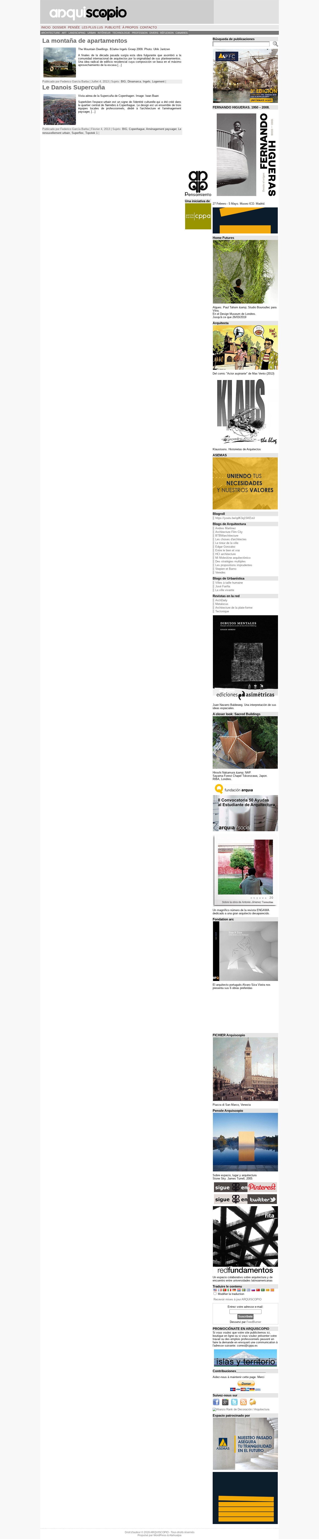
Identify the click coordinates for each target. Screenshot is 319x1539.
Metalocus (221, 604)
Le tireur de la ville (226, 543)
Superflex (78, 133)
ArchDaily (221, 600)
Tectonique (222, 611)
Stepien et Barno (225, 568)
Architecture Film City (229, 532)
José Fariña (222, 586)
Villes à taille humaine (229, 582)
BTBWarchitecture (226, 535)
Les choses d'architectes (231, 539)
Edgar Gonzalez (225, 546)
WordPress (159, 1535)
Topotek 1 (91, 133)
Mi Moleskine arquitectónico (232, 557)
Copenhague (137, 129)
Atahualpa (175, 1535)
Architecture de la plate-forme (233, 607)
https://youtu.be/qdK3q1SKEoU (235, 518)
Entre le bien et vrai (227, 550)
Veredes (220, 572)
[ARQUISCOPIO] (159, 12)
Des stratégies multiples (230, 561)
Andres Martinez (225, 528)
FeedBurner (254, 1322)
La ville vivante (224, 590)
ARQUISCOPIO (159, 1532)
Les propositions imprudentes (233, 565)
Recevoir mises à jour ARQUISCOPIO (237, 1299)
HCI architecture (225, 554)
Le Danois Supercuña (73, 87)
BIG (123, 81)
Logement (158, 81)
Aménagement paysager (161, 129)
